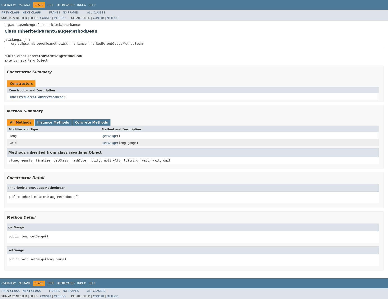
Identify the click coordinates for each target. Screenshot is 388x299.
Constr (45, 18)
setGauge (109, 143)
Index (81, 5)
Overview (8, 5)
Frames (54, 12)
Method (60, 18)
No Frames (71, 12)
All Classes (96, 12)
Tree (50, 5)
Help (91, 5)
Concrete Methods (91, 122)
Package (24, 5)
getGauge (109, 136)
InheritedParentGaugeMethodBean (36, 97)
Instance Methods (53, 122)
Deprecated (66, 5)
